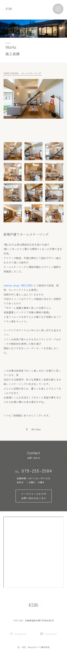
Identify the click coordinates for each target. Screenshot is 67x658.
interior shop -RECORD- (19, 285)
